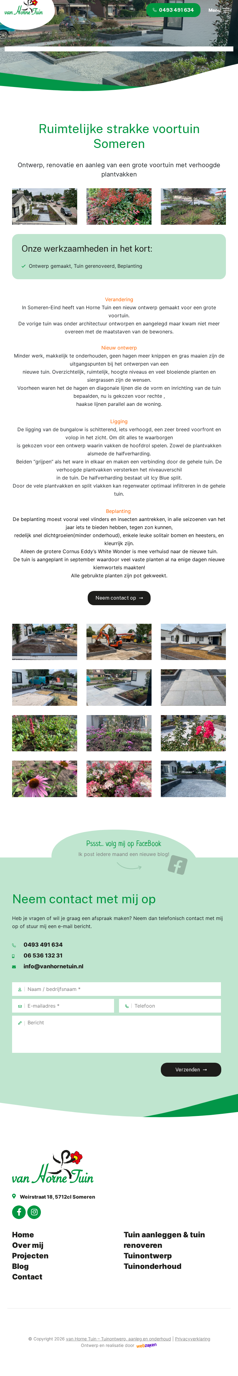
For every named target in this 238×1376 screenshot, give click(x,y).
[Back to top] (226, 1364)
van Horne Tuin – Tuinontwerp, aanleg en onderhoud (118, 1338)
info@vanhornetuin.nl (53, 966)
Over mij (27, 1245)
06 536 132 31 (43, 955)
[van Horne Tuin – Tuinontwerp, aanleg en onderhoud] (58, 1166)
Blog (20, 1266)
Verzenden (187, 1070)
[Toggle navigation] (226, 10)
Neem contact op (115, 598)
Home (23, 1234)
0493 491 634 (43, 944)
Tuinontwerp (148, 1255)
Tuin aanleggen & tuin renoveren (164, 1240)
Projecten (30, 1255)
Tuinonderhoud (152, 1266)
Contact (27, 1276)
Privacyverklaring (192, 1338)
